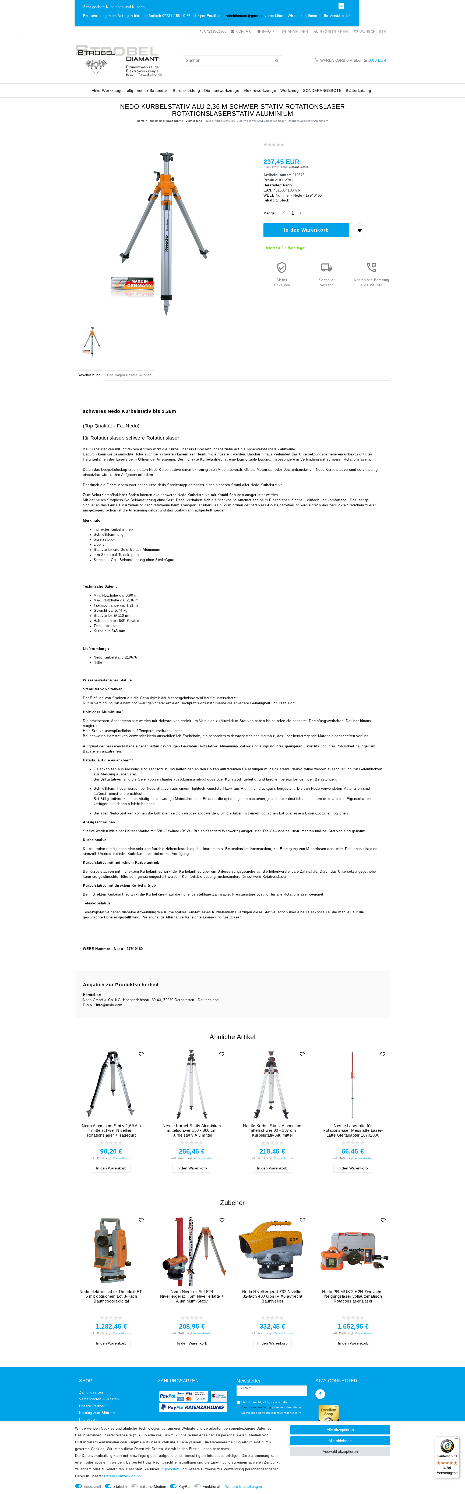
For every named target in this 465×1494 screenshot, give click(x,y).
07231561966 (214, 31)
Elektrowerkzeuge (260, 90)
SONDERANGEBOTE (322, 90)
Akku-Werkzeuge (107, 90)
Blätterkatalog (358, 90)
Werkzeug (289, 90)
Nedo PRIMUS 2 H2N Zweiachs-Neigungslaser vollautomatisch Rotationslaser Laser (353, 1296)
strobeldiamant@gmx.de (243, 16)
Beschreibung (89, 375)
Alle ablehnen (340, 1441)
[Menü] (456, 1439)
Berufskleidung (186, 90)
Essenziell (92, 1487)
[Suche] (277, 61)
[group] (192, 1084)
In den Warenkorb (306, 230)
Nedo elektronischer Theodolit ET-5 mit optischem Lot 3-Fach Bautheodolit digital (111, 1296)
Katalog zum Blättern (97, 1413)
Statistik (120, 1487)
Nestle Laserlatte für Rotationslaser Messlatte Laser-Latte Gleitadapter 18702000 (353, 1130)
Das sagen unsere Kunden (129, 375)
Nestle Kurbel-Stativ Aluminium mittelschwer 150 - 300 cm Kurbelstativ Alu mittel (192, 1130)
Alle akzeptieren (340, 1429)
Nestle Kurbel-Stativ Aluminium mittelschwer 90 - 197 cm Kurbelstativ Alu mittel (272, 1130)
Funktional (211, 1487)
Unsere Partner (91, 1406)
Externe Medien (153, 1487)
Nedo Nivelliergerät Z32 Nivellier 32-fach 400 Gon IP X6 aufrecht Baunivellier (272, 1296)
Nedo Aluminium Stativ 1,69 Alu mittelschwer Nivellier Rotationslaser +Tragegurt (111, 1130)
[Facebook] (320, 1394)
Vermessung (193, 120)
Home (141, 120)
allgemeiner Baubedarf (148, 90)
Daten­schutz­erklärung (122, 1476)
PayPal (184, 1487)
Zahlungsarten (91, 1392)
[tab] (89, 375)
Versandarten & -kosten (99, 1399)
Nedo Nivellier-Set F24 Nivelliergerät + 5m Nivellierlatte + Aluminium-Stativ (192, 1296)
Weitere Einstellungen (243, 1487)
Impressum (88, 1420)
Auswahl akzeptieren (340, 1451)
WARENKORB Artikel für (352, 60)
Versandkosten (298, 166)
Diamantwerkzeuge (221, 90)
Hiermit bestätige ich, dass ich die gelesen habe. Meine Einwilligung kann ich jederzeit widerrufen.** (271, 1407)
